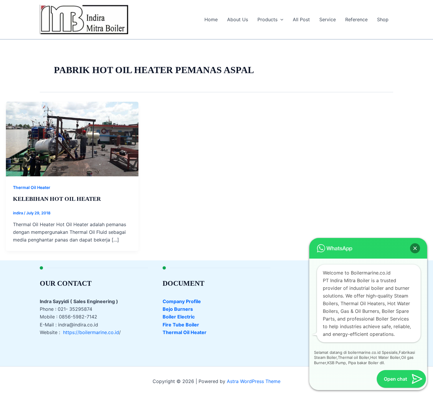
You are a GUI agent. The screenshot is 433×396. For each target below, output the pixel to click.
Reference (356, 19)
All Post (301, 19)
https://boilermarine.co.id (91, 332)
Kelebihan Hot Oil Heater (57, 198)
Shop (383, 19)
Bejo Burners (178, 309)
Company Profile (182, 301)
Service (327, 19)
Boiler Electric (179, 317)
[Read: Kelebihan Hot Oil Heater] (72, 139)
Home (211, 19)
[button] (280, 19)
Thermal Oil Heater (31, 187)
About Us (237, 19)
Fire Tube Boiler (181, 325)
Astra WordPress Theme (253, 381)
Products (267, 19)
